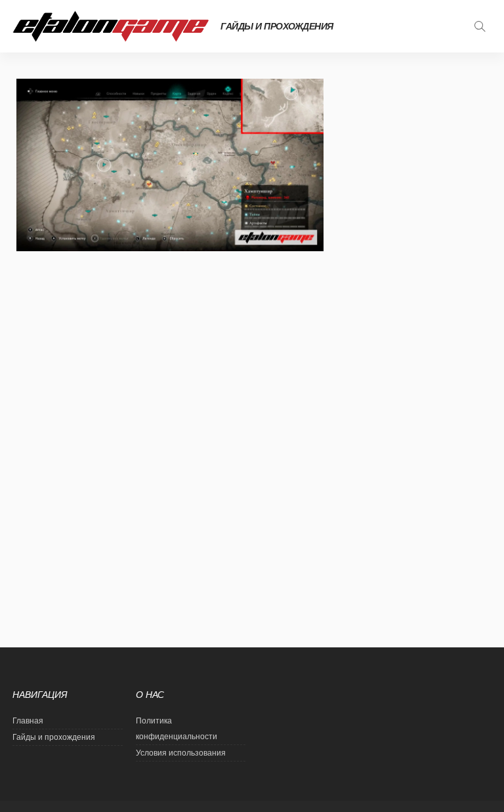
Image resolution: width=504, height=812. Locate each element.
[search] (480, 26)
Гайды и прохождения (276, 26)
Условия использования (181, 753)
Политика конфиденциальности (176, 728)
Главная (27, 720)
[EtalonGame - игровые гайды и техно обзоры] (110, 26)
